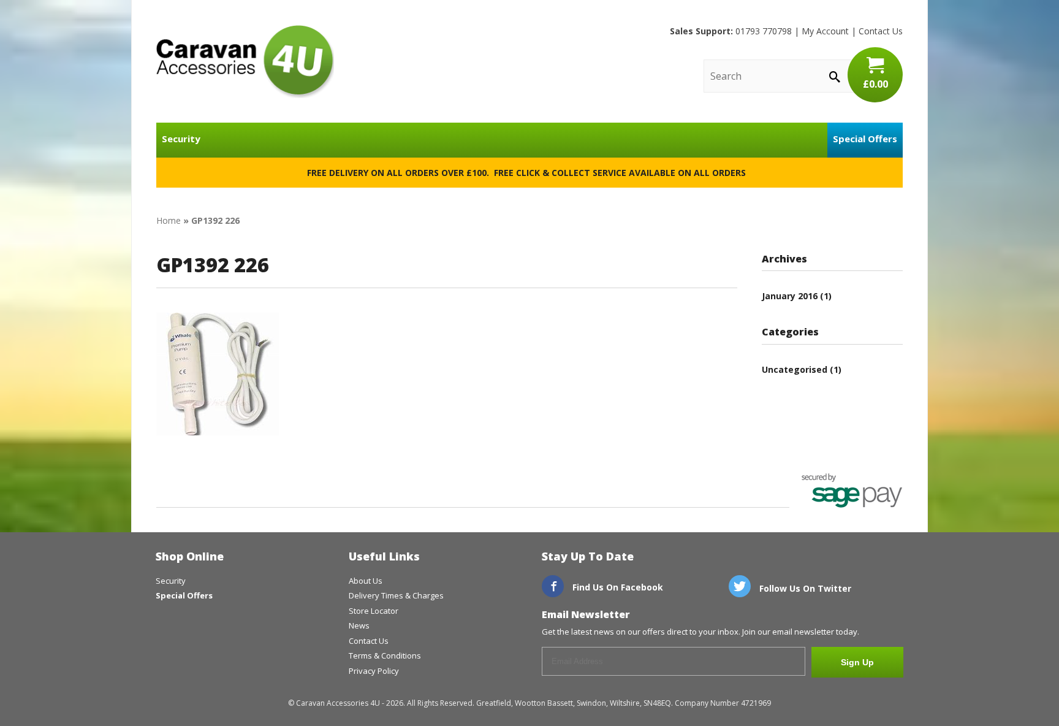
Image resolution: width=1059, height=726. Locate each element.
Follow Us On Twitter (804, 588)
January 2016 (790, 296)
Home (168, 220)
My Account (825, 31)
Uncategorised (794, 369)
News (359, 625)
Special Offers (865, 138)
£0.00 (875, 84)
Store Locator (373, 610)
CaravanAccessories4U (245, 61)
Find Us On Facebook (616, 587)
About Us (365, 580)
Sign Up (857, 662)
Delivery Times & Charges (396, 595)
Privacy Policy (374, 670)
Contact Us (881, 31)
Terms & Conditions (385, 655)
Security (181, 138)
